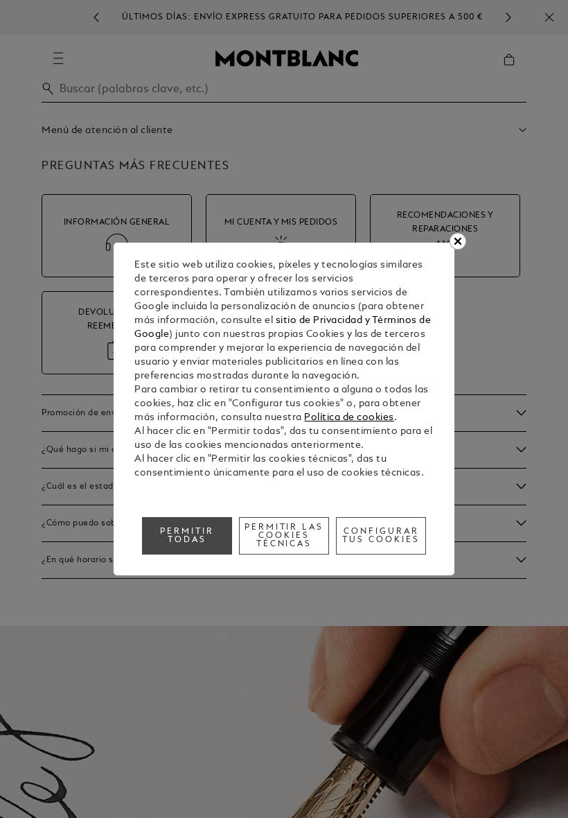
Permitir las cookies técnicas (284, 535)
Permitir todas (187, 536)
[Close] (458, 241)
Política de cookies (349, 417)
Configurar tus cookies (381, 536)
